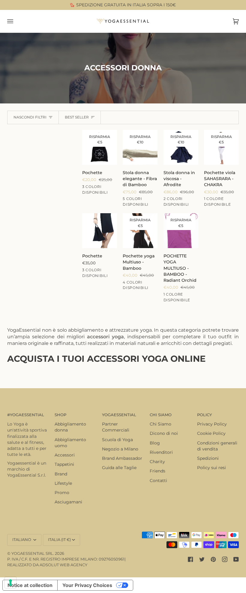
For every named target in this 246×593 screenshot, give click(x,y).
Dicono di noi (164, 433)
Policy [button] (204, 415)
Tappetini (64, 464)
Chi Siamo (160, 424)
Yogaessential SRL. (32, 553)
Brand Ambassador (122, 458)
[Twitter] (202, 559)
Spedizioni (208, 458)
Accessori (65, 455)
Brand (61, 474)
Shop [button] (60, 415)
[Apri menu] (16, 21)
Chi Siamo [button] (161, 415)
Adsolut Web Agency (63, 565)
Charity (157, 461)
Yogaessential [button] (119, 415)
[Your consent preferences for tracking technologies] (10, 582)
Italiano (22, 539)
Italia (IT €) (59, 539)
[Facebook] (190, 559)
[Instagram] (224, 559)
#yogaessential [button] (25, 415)
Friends (157, 471)
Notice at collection (30, 585)
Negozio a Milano (120, 449)
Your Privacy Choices (87, 585)
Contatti (158, 480)
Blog (155, 443)
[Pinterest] (213, 559)
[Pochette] (99, 230)
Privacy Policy (212, 424)
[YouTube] (236, 559)
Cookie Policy (211, 433)
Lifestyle (63, 483)
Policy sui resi (211, 467)
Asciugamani (68, 501)
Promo (62, 492)
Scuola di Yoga (117, 439)
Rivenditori (161, 452)
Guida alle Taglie (119, 467)
